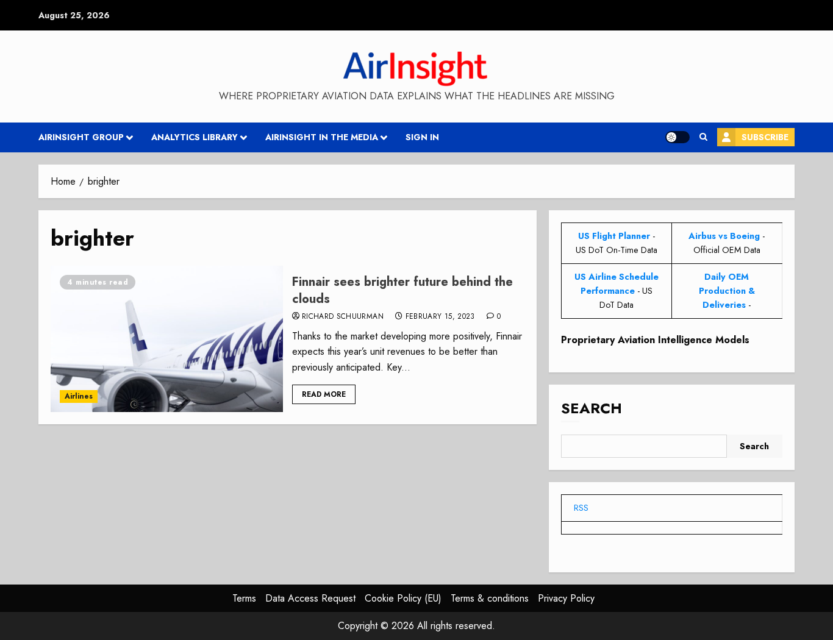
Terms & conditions (490, 598)
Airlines (79, 396)
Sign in (422, 137)
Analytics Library (194, 137)
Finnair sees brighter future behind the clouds (402, 290)
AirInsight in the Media (321, 137)
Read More (324, 394)
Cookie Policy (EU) (403, 598)
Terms (244, 598)
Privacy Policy (566, 598)
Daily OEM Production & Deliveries (727, 291)
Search (591, 408)
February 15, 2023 (440, 317)
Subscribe (765, 137)
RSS (581, 508)
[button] (703, 137)
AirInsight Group (81, 137)
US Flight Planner (614, 236)
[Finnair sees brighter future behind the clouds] (167, 339)
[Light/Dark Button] (677, 137)
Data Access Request (310, 598)
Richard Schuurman (343, 317)
